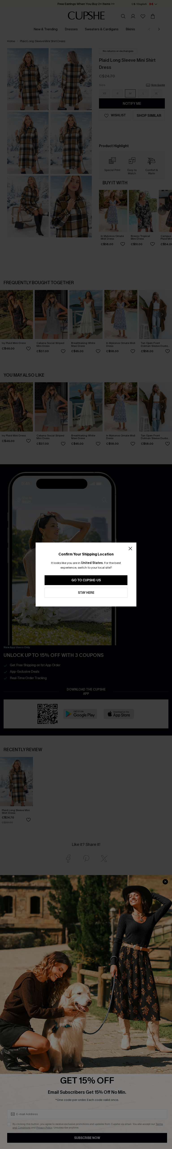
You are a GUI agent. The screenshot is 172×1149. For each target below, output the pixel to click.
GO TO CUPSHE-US (86, 580)
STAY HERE (86, 593)
